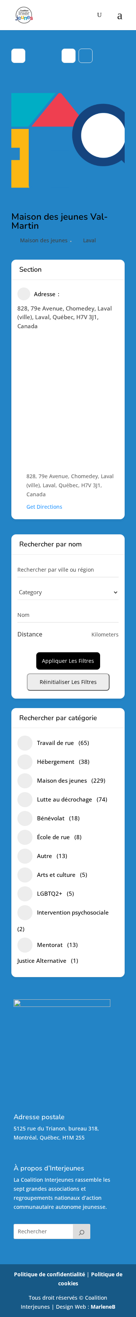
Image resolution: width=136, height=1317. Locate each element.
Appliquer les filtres (68, 660)
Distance (29, 634)
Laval (89, 240)
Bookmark (86, 56)
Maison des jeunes (44, 240)
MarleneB (103, 1306)
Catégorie (29, 592)
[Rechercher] (81, 1231)
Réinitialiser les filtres (68, 681)
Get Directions (44, 506)
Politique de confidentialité (49, 1274)
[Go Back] (18, 56)
